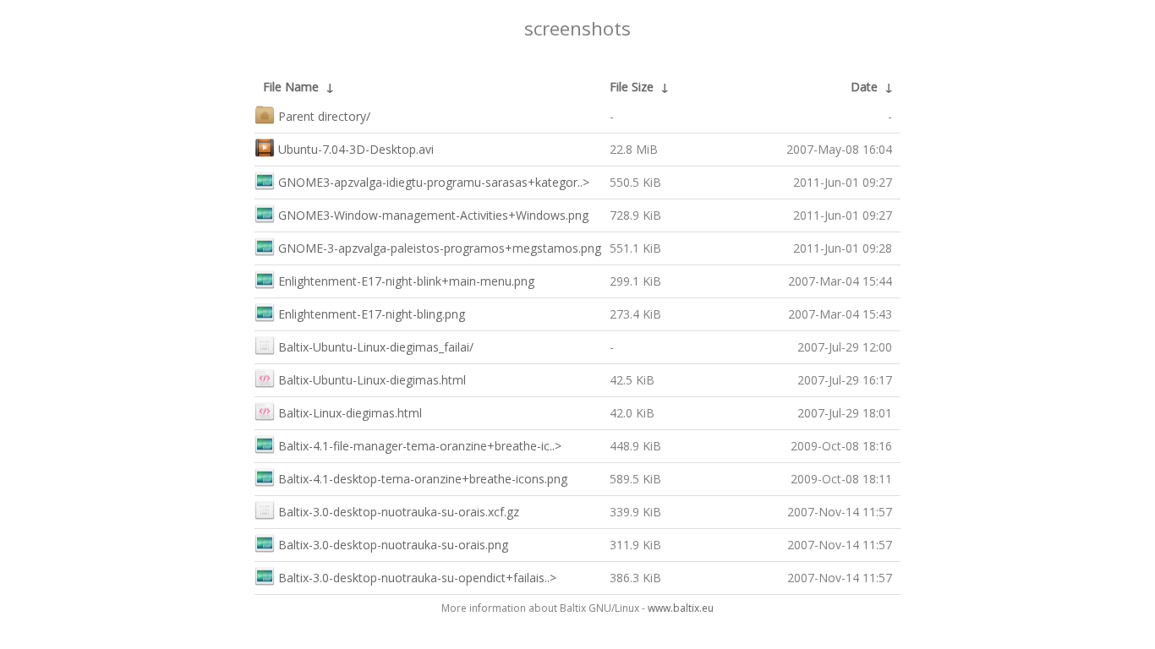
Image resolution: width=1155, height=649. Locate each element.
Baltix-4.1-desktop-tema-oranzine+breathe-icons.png (422, 479)
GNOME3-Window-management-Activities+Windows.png (433, 215)
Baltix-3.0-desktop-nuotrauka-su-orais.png (393, 545)
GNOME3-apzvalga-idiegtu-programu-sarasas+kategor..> (433, 182)
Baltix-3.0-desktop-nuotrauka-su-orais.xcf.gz (398, 512)
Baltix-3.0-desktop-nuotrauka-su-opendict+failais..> (417, 578)
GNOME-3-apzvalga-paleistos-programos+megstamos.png (439, 248)
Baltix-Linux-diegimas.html (350, 413)
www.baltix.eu (681, 608)
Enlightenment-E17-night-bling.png (371, 314)
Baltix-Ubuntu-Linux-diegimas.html (372, 380)
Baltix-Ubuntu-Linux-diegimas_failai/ (375, 347)
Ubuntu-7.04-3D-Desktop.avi (356, 149)
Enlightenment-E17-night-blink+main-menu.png (406, 281)
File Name (291, 87)
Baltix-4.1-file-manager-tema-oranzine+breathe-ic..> (419, 446)
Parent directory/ (324, 116)
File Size (632, 87)
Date (864, 87)
